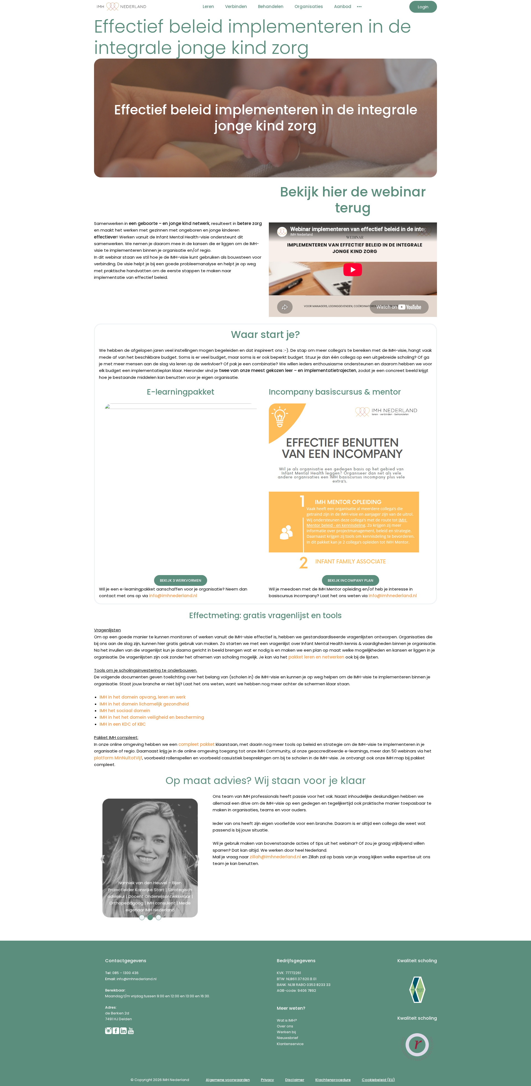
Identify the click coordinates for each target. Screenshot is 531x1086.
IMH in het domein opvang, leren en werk (143, 697)
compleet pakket (196, 744)
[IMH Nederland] (121, 6)
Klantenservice (290, 1043)
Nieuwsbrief (287, 1037)
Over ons (285, 1026)
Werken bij (286, 1032)
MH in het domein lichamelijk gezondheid (145, 704)
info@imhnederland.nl (137, 979)
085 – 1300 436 (125, 972)
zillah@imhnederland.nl (275, 857)
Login (423, 7)
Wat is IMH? (287, 1020)
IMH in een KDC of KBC (123, 724)
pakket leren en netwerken (316, 657)
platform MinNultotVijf (118, 758)
